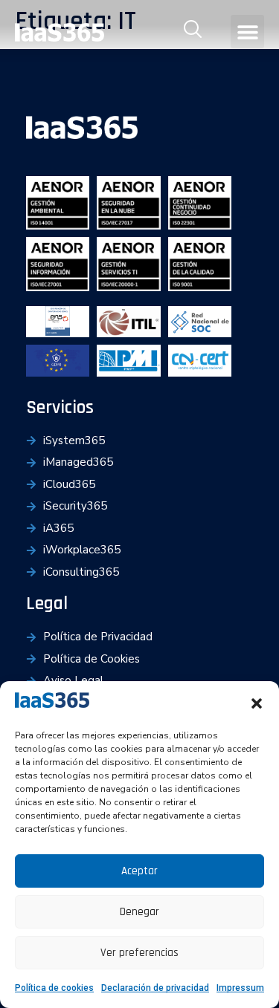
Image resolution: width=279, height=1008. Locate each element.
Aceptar (139, 871)
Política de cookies (54, 988)
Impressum (240, 988)
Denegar (139, 912)
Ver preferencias (139, 953)
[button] (256, 703)
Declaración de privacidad (155, 988)
